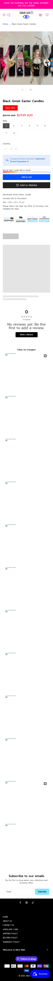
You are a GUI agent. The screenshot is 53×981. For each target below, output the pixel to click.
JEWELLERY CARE (10, 929)
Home (5, 24)
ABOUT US (7, 921)
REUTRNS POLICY (10, 938)
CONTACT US (8, 925)
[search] (9, 15)
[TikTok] (33, 902)
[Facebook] (20, 902)
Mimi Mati (30, 975)
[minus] (6, 148)
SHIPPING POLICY (10, 933)
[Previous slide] (23, 90)
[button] (26, 177)
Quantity (6, 143)
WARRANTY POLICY (11, 942)
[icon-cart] (40, 15)
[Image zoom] (26, 58)
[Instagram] (26, 902)
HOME (5, 917)
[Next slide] (30, 90)
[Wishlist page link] (47, 14)
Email (9, 891)
